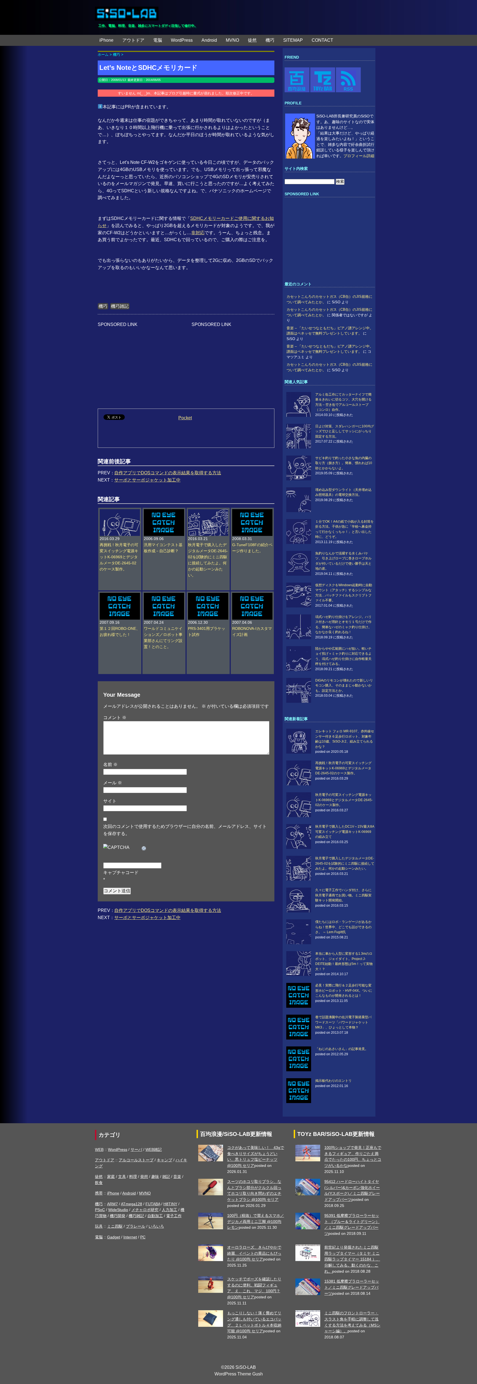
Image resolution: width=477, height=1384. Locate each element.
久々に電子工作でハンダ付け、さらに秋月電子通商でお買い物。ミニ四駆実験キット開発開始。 (343, 895)
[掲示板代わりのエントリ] (300, 1090)
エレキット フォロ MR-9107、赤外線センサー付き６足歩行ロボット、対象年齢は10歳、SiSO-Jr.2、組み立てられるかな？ (344, 738)
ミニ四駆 (115, 1226)
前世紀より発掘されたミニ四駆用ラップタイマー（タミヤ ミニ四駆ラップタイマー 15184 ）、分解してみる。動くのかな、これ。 (352, 1259)
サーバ (136, 1149)
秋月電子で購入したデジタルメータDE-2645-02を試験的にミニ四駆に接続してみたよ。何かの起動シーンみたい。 (344, 863)
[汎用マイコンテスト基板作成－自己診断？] (164, 512)
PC (142, 1237)
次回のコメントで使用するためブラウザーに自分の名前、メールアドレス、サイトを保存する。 (185, 830)
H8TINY (170, 1204)
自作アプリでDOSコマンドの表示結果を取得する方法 (167, 472)
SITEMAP (293, 40)
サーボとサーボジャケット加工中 (147, 480)
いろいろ (156, 1226)
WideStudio (118, 1209)
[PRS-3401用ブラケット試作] (208, 596)
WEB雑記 (153, 1149)
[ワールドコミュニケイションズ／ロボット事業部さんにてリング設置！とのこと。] (164, 596)
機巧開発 (117, 1216)
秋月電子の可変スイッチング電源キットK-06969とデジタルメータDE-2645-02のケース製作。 (344, 800)
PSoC (100, 1209)
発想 (144, 1176)
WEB (99, 1149)
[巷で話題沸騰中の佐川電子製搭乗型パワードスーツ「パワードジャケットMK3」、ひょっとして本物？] (300, 1027)
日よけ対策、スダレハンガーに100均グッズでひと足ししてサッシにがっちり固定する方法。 (344, 431)
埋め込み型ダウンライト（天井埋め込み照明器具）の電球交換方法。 (343, 492)
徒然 (252, 40)
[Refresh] (144, 847)
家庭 (111, 1176)
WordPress (182, 40)
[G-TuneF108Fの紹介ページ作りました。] (252, 512)
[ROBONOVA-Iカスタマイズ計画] (252, 596)
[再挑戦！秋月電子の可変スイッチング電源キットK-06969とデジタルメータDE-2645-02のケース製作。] (120, 512)
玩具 (99, 1226)
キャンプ (164, 1160)
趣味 (155, 1176)
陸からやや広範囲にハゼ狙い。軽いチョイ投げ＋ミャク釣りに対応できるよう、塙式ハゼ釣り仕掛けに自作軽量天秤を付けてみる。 (343, 656)
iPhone (106, 40)
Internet (130, 1237)
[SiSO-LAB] (126, 11)
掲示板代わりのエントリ (333, 1081)
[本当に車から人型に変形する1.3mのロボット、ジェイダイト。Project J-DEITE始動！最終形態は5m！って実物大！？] (300, 963)
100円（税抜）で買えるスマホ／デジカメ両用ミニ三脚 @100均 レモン (255, 1221)
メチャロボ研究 (144, 1209)
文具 (122, 1176)
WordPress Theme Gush (238, 1374)
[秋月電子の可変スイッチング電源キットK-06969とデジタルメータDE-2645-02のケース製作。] (300, 804)
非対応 (198, 232)
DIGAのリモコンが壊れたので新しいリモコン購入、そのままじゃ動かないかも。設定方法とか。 (344, 685)
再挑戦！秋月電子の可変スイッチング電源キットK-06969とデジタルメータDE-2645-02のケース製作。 (119, 557)
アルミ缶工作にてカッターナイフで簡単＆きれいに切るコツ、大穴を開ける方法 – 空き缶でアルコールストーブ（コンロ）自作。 (343, 402)
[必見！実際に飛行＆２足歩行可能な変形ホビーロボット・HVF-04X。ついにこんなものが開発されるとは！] (300, 995)
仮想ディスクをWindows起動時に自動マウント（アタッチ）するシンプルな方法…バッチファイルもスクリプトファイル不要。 (343, 592)
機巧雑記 (120, 306)
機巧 (270, 40)
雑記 (166, 1176)
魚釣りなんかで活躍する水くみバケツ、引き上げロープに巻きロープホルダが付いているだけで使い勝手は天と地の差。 (343, 560)
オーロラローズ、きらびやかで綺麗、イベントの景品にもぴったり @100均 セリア (254, 1253)
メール (112, 782)
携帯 (99, 1193)
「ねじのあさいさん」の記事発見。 (341, 1049)
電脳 (157, 40)
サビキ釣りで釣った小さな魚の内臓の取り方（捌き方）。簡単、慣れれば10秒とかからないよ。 (343, 463)
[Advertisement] (139, 362)
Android (209, 40)
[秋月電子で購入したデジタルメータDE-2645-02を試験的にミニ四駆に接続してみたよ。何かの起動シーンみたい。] (208, 512)
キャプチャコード (121, 872)
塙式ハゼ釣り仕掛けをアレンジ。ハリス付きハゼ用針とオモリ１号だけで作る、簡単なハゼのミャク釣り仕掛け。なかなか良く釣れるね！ (343, 624)
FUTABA (152, 1204)
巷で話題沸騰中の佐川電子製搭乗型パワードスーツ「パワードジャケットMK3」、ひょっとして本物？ (343, 1022)
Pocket (185, 417)
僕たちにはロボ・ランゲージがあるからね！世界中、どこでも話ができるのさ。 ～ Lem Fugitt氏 (343, 927)
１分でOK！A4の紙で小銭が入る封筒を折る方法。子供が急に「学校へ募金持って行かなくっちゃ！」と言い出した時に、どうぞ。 (344, 529)
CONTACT (322, 40)
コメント (114, 717)
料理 (133, 1176)
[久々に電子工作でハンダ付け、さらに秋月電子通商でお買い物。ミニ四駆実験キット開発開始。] (300, 900)
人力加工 (169, 1209)
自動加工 (155, 1216)
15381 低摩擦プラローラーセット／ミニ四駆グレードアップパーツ (351, 1287)
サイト (109, 801)
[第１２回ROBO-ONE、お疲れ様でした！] (120, 596)
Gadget (113, 1237)
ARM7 (112, 1204)
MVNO (232, 40)
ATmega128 (131, 1204)
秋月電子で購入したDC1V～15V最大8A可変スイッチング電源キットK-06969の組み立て (344, 832)
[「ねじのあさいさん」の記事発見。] (300, 1058)
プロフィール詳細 (358, 156)
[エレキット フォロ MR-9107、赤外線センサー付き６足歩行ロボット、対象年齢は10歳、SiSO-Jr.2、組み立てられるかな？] (300, 741)
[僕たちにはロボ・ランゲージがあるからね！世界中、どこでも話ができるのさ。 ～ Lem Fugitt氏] (300, 931)
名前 (110, 764)
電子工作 (174, 1216)
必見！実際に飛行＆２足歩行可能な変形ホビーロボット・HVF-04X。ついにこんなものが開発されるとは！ (343, 990)
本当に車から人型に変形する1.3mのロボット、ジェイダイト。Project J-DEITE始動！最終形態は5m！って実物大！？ (344, 961)
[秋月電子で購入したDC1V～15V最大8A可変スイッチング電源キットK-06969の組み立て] (300, 836)
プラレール (135, 1226)
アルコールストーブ (136, 1160)
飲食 (99, 1182)
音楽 (177, 1176)
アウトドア (133, 40)
